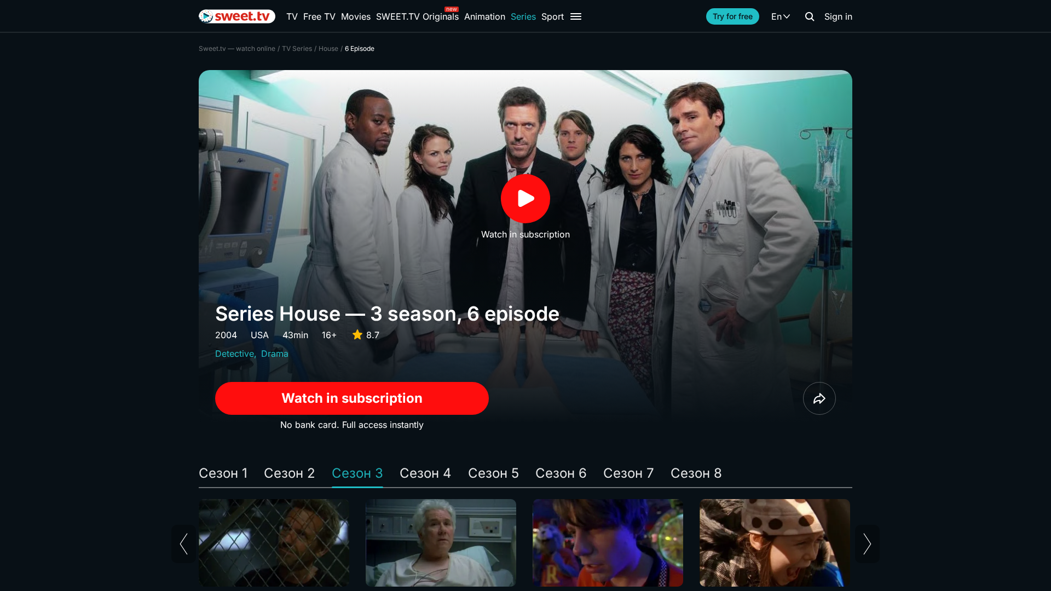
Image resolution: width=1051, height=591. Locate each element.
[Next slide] (867, 544)
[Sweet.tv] (237, 16)
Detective (234, 353)
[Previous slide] (183, 544)
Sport (552, 16)
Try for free (733, 16)
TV (292, 16)
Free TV (319, 16)
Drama (274, 353)
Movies (356, 16)
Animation (484, 16)
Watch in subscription (352, 398)
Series (523, 16)
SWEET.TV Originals (417, 16)
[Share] (819, 398)
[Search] (809, 16)
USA (260, 334)
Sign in (838, 16)
